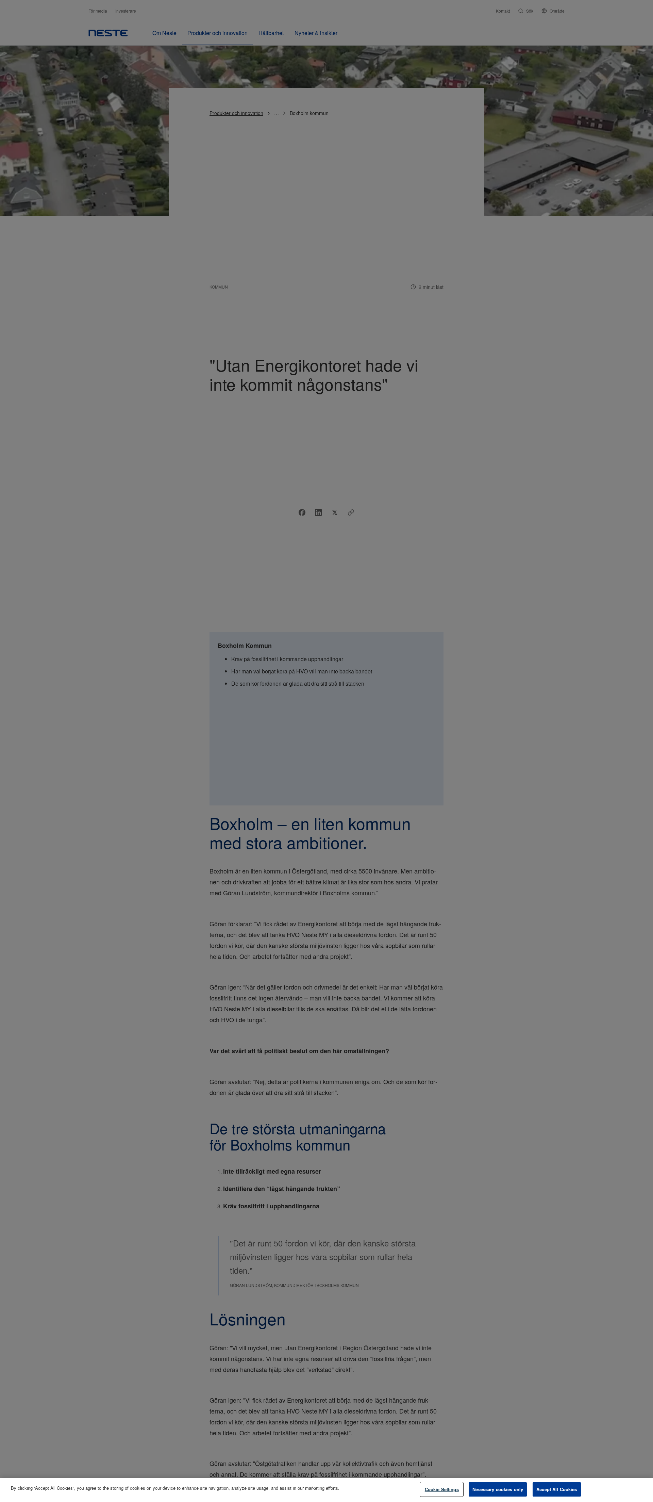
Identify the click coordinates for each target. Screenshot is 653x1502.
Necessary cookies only (497, 1489)
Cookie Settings (442, 1489)
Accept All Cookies (556, 1489)
